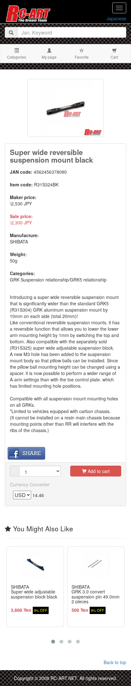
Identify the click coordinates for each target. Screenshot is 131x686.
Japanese (116, 18)
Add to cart (98, 471)
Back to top (115, 662)
